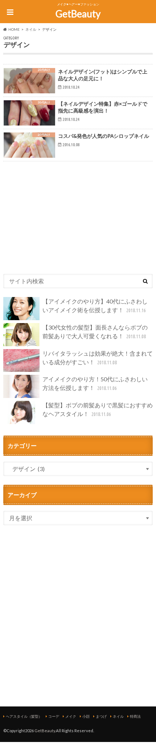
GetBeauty (78, 14)
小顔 (86, 716)
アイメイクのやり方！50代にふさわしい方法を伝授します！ (95, 383)
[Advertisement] (78, 215)
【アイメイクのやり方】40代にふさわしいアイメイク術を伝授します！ (95, 305)
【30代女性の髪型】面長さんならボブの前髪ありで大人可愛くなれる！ (95, 331)
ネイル (118, 716)
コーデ (53, 716)
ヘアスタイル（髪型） (24, 716)
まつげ (101, 716)
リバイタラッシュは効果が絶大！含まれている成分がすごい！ (97, 357)
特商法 (135, 716)
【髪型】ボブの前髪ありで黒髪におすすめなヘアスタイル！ (97, 409)
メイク (70, 716)
